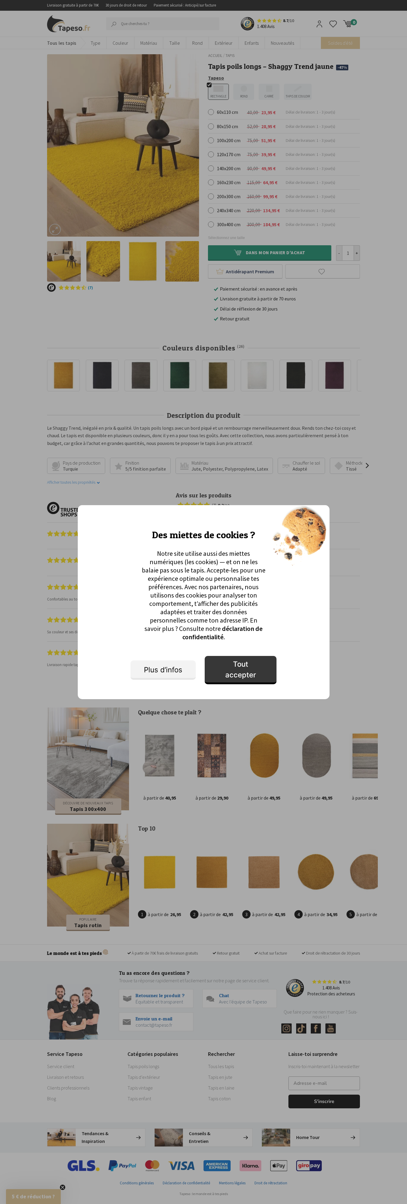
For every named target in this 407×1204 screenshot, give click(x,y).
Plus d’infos (163, 669)
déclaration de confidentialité (222, 632)
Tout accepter (240, 669)
